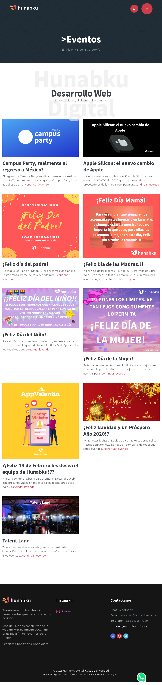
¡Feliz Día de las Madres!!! (113, 264)
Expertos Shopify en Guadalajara (25, 643)
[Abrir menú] (147, 8)
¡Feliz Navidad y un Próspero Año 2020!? (116, 430)
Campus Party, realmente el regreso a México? (34, 166)
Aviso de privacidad (97, 670)
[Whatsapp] (141, 677)
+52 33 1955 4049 (136, 620)
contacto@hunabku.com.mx (140, 615)
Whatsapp (125, 610)
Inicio (69, 49)
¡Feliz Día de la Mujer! (108, 358)
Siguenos (66, 611)
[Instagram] (119, 636)
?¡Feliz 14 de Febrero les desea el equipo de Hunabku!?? (40, 468)
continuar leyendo (37, 184)
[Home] (23, 7)
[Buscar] (134, 9)
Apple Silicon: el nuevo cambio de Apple (118, 166)
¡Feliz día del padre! (25, 264)
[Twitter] (125, 636)
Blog (80, 49)
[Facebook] (112, 636)
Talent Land (16, 540)
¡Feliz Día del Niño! (24, 334)
